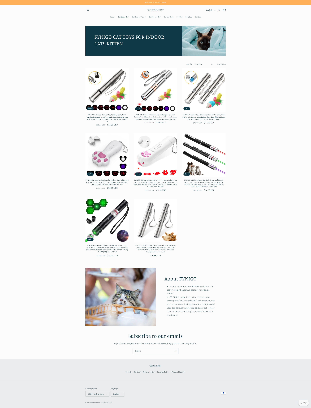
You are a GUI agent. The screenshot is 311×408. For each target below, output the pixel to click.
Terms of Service (178, 372)
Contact (137, 372)
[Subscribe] (175, 351)
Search (128, 372)
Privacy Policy (149, 372)
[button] (88, 10)
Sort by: (189, 64)
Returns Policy (163, 372)
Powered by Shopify (105, 403)
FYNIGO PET (94, 403)
